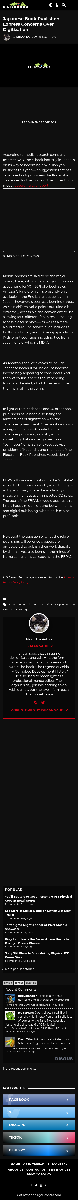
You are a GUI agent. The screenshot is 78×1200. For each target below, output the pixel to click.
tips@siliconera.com (47, 1195)
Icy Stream (26, 1012)
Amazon (16, 604)
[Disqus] (39, 768)
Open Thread (34, 1164)
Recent (19, 983)
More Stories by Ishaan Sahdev (39, 710)
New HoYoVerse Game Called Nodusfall (27, 1004)
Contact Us (36, 1169)
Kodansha (11, 609)
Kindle (71, 604)
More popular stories (19, 969)
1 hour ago (57, 1004)
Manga (24, 609)
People (8, 983)
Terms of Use (59, 1169)
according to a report (31, 185)
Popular (31, 983)
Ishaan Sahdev (26, 36)
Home (15, 1164)
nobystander (27, 996)
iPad (50, 604)
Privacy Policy (39, 1174)
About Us (15, 1169)
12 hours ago (28, 1051)
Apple (27, 604)
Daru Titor (25, 1039)
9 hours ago (28, 1031)
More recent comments (19, 1068)
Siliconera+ (57, 1164)
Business (39, 604)
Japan (60, 604)
